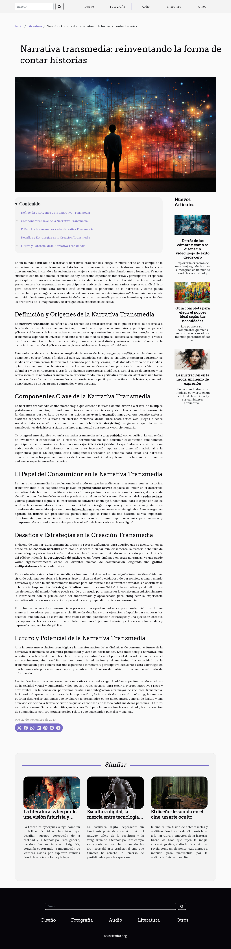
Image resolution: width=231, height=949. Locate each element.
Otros (202, 6)
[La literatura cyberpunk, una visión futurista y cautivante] (51, 792)
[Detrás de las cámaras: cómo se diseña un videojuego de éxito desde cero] (192, 225)
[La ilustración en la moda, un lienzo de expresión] (192, 359)
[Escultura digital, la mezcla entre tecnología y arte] (115, 792)
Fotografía (117, 6)
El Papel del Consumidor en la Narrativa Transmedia (57, 229)
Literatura (174, 6)
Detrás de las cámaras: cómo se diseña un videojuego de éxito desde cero (193, 249)
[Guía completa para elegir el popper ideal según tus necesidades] (192, 292)
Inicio (19, 26)
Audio (146, 6)
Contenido (29, 204)
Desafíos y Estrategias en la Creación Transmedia (55, 237)
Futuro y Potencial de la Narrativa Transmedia (53, 246)
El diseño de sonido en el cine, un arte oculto (177, 814)
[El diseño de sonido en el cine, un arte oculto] (179, 792)
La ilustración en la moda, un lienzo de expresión (192, 379)
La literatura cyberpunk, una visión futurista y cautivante (50, 817)
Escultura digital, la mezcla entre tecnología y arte (115, 817)
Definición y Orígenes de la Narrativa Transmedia (55, 212)
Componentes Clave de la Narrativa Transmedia (54, 221)
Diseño (89, 6)
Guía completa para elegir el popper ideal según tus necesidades (192, 314)
